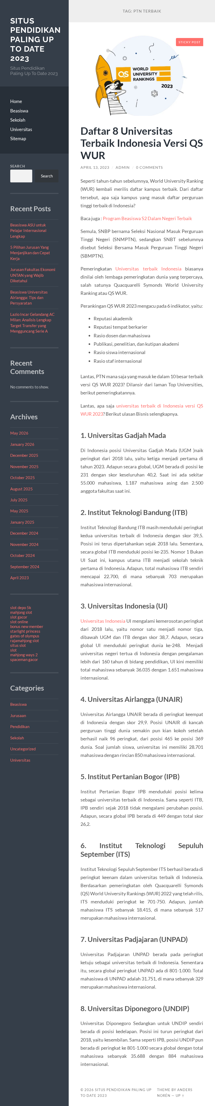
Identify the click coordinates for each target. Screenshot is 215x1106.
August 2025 (21, 488)
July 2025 (19, 499)
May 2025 (19, 510)
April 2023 (19, 577)
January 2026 (22, 444)
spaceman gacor (24, 659)
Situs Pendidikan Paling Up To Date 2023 (35, 39)
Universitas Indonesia (102, 621)
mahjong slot (21, 612)
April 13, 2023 (94, 167)
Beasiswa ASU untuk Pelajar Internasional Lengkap (28, 230)
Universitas (21, 129)
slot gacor (18, 617)
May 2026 (19, 433)
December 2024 (24, 533)
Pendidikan (19, 726)
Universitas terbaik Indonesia (148, 269)
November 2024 (24, 544)
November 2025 (24, 466)
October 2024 (22, 555)
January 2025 (22, 522)
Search (17, 166)
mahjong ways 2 (24, 654)
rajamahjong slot (24, 640)
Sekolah (17, 120)
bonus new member (26, 626)
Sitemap (18, 138)
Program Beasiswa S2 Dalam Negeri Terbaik (147, 218)
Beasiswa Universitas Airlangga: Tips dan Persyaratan (29, 298)
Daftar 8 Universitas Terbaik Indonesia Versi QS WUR (141, 142)
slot (13, 650)
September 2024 (24, 566)
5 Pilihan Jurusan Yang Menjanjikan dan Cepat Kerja (30, 253)
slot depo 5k (20, 607)
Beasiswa (19, 110)
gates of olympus (24, 635)
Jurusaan (18, 715)
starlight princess (25, 631)
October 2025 (22, 477)
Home (16, 101)
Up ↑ (180, 1095)
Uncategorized (23, 748)
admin (123, 167)
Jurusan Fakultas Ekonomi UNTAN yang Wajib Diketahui (32, 275)
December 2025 (24, 455)
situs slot (18, 645)
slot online (19, 621)
